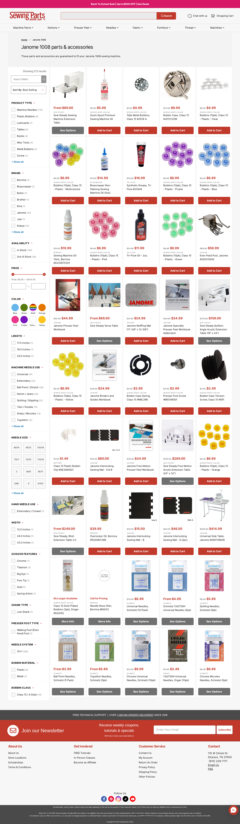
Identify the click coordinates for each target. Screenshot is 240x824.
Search (168, 15)
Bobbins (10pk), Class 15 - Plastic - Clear (214, 117)
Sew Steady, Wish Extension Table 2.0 (65, 538)
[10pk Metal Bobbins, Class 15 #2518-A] (141, 101)
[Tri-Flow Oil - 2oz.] (141, 241)
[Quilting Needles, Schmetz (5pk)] (214, 592)
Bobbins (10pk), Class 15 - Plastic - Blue (214, 187)
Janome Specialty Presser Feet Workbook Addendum (176, 329)
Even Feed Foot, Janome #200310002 (214, 257)
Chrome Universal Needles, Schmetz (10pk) (141, 678)
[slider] (12, 274)
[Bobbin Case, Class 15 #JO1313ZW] (177, 101)
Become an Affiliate (85, 762)
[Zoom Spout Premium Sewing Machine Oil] (104, 101)
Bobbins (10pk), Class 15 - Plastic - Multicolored (68, 187)
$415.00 (31, 279)
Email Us (213, 765)
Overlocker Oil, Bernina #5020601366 (103, 538)
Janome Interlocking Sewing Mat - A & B (102, 467)
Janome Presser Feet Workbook (66, 327)
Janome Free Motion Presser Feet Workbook (140, 467)
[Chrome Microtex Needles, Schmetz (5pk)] (214, 662)
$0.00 (21, 279)
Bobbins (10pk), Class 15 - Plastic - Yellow (68, 397)
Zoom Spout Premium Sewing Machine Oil (102, 117)
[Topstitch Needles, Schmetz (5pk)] (104, 662)
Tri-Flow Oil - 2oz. (137, 255)
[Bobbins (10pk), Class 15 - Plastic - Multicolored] (68, 171)
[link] (27, 110)
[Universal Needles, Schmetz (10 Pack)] (141, 592)
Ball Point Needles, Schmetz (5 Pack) (64, 678)
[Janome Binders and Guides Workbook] (104, 381)
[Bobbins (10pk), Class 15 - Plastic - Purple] (177, 171)
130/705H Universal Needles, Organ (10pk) (176, 678)
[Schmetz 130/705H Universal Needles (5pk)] (177, 592)
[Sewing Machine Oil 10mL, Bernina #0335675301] (68, 241)
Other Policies (147, 776)
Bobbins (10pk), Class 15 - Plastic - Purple (177, 187)
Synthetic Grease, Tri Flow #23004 (139, 187)
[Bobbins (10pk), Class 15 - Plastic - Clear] (214, 101)
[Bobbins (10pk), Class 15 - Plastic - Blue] (214, 171)
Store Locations (17, 757)
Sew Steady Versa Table (104, 325)
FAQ (210, 769)
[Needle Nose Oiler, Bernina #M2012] (104, 592)
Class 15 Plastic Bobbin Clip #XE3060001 (67, 467)
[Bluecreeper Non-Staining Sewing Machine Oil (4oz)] (104, 171)
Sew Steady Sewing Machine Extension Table (65, 119)
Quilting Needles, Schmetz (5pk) (210, 608)
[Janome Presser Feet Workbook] (68, 311)
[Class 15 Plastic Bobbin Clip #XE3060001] (68, 452)
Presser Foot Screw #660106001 (174, 397)
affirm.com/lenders (137, 813)
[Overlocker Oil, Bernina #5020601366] (104, 522)
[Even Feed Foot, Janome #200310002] (214, 241)
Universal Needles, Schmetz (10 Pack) (138, 608)
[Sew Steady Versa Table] (104, 311)
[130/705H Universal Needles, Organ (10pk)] (177, 662)
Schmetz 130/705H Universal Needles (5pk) (177, 608)
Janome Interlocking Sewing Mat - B (138, 538)
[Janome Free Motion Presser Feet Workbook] (141, 452)
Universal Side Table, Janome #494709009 (212, 538)
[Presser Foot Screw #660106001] (177, 381)
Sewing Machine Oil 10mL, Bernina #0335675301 (65, 259)
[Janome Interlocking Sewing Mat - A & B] (104, 452)
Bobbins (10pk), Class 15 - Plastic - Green (177, 257)
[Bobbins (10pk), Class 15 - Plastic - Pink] (104, 241)
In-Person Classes (84, 757)
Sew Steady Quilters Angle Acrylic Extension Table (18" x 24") (213, 329)
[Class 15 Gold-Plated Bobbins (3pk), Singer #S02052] (68, 592)
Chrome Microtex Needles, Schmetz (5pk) (213, 678)
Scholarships (15, 762)
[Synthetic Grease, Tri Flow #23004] (141, 171)
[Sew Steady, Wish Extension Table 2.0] (68, 522)
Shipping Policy (148, 771)
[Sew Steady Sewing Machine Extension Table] (68, 101)
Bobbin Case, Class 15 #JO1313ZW (176, 117)
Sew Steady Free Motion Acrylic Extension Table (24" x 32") (177, 469)
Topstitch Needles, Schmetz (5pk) (101, 678)
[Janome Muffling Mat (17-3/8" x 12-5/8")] (141, 311)
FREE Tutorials (82, 753)
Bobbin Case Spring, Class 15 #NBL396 (138, 397)
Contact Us (145, 753)
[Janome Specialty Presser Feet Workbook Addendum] (177, 311)
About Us (13, 753)
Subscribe (224, 729)
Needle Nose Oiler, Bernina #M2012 (101, 607)
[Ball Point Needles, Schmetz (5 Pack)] (68, 662)
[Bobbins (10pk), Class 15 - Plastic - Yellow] (68, 381)
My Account (145, 757)
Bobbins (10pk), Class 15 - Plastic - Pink (104, 257)
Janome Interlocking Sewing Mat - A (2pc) (175, 538)
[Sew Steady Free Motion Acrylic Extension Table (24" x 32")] (177, 452)
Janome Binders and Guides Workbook (102, 397)
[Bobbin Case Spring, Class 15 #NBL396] (141, 381)
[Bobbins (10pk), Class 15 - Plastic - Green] (177, 241)
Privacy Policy (147, 767)
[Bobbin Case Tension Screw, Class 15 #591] (214, 381)
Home (24, 39)
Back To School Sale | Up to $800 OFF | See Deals (120, 4)
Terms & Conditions (19, 767)
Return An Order (148, 762)
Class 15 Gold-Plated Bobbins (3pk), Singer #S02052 (66, 609)
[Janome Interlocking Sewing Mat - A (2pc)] (177, 522)
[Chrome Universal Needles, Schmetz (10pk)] (141, 662)
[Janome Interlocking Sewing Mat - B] (141, 522)
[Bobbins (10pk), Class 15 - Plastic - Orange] (214, 452)
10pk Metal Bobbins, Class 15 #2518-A (138, 117)
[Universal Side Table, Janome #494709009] (214, 522)
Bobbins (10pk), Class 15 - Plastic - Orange (214, 467)
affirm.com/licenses (147, 816)
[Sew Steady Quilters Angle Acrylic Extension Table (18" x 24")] (214, 311)
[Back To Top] (235, 819)
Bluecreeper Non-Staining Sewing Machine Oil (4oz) (100, 189)
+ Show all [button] (17, 161)
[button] (222, 15)
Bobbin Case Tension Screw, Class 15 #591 (212, 397)
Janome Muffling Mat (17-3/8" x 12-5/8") (139, 327)
